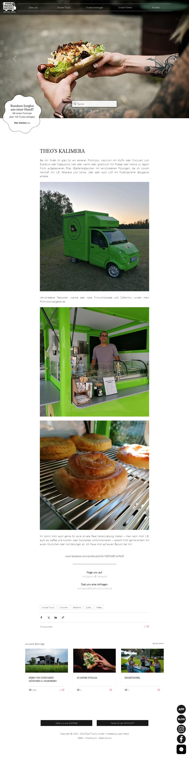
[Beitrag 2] (94, 110)
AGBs (80, 738)
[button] (22, 114)
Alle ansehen (158, 643)
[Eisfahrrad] (142, 661)
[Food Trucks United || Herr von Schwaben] (46, 661)
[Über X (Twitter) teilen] (48, 617)
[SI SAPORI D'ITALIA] (94, 661)
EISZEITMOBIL (132, 677)
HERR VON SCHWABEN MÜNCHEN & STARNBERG (43, 679)
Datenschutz (105, 738)
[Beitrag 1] (91, 110)
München (64, 607)
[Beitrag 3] (97, 110)
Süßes (88, 607)
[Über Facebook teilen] (41, 617)
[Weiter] (174, 59)
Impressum (91, 738)
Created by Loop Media (117, 733)
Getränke (77, 607)
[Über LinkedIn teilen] (55, 617)
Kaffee (99, 607)
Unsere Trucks (48, 607)
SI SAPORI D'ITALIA (87, 677)
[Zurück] (14, 59)
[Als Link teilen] (63, 617)
